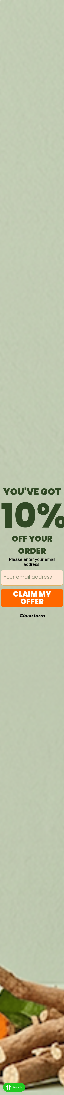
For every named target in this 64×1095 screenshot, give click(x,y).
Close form (32, 615)
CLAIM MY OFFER (32, 598)
